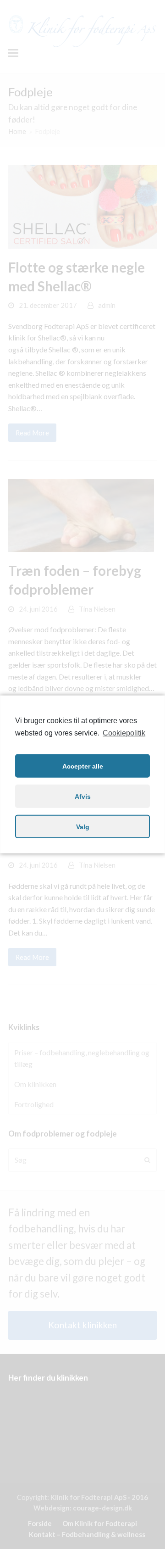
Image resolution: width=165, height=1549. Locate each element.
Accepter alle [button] (82, 766)
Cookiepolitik (124, 733)
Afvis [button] (83, 796)
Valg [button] (82, 826)
